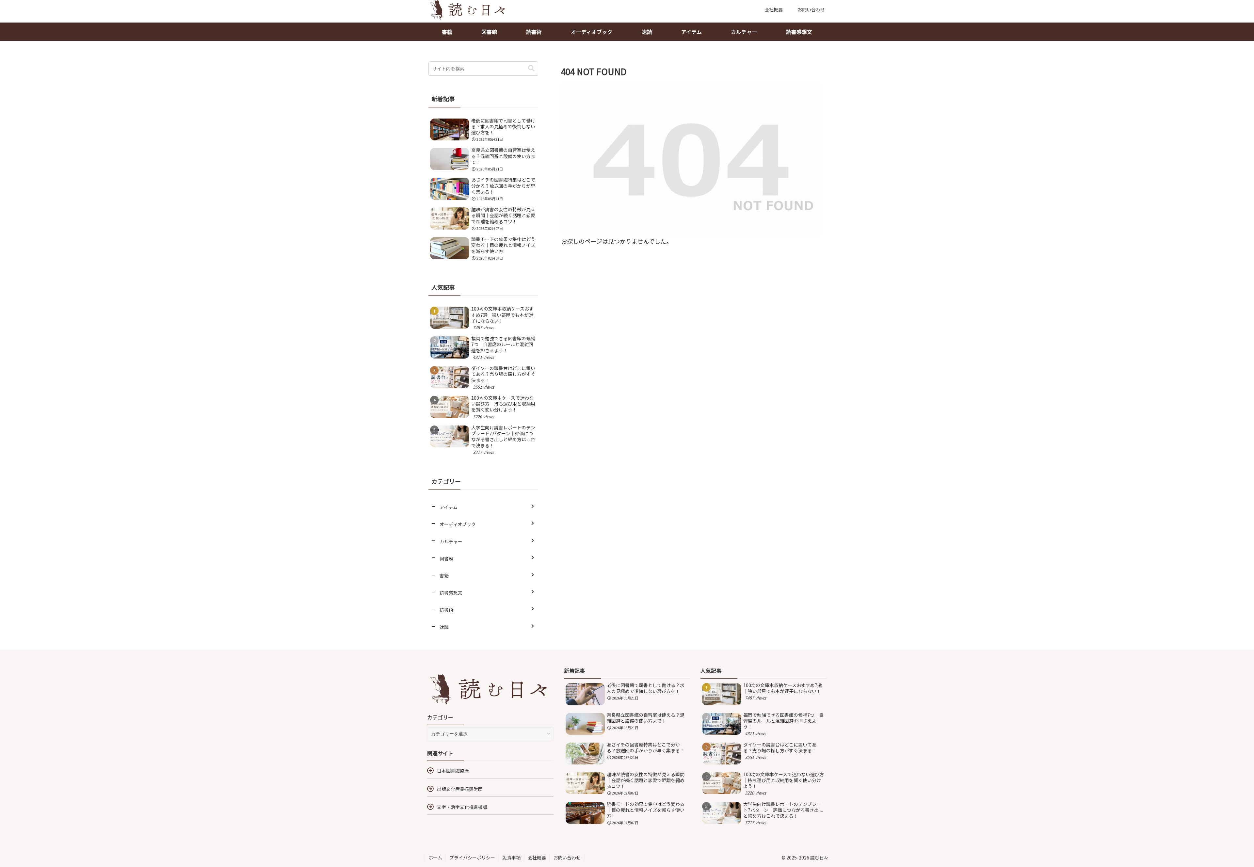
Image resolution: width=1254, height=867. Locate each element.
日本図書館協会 (453, 770)
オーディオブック (591, 32)
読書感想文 (799, 32)
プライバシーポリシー (472, 857)
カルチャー (744, 32)
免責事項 (511, 857)
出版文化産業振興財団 (460, 789)
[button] (531, 68)
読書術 (534, 32)
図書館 (489, 32)
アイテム (691, 32)
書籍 (447, 32)
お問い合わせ (567, 857)
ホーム (435, 857)
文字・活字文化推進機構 (462, 807)
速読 (647, 32)
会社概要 (537, 857)
